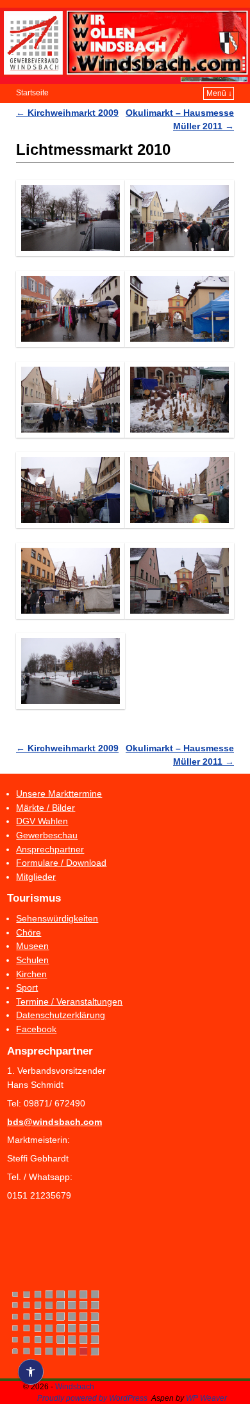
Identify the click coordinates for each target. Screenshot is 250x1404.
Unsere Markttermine (59, 793)
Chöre (28, 932)
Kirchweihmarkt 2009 (67, 113)
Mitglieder (36, 877)
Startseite (32, 92)
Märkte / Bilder (45, 807)
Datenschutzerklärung (60, 1015)
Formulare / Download (61, 863)
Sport (27, 987)
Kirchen (31, 974)
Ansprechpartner (50, 849)
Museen (32, 946)
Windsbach (74, 1386)
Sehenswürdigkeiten (57, 918)
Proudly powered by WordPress (92, 1398)
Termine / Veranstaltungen (69, 1001)
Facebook (36, 1029)
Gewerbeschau (47, 835)
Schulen (32, 960)
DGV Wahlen (42, 821)
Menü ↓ (219, 93)
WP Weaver (206, 1398)
